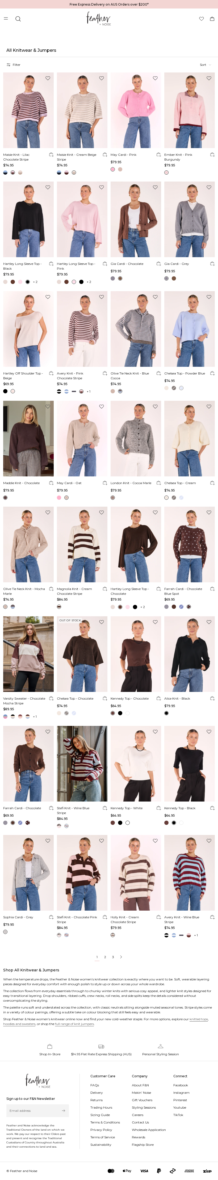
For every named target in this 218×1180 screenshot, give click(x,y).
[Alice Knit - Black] (189, 654)
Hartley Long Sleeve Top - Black (22, 266)
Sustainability (100, 1145)
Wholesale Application (149, 1130)
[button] (206, 65)
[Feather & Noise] (37, 1081)
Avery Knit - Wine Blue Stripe (181, 919)
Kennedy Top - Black (179, 808)
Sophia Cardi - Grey (18, 917)
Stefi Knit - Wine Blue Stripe (73, 810)
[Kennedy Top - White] (136, 764)
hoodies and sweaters (19, 1024)
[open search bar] (18, 19)
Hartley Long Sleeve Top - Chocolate (130, 591)
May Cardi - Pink (123, 155)
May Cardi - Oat (69, 483)
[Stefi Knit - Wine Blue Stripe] (82, 764)
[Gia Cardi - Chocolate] (136, 219)
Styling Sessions (144, 1107)
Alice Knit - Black (177, 698)
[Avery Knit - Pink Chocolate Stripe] (82, 329)
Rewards (138, 1137)
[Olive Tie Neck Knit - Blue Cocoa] (136, 329)
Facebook (180, 1085)
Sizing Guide (100, 1115)
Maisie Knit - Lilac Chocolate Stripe (16, 157)
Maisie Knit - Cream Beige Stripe (76, 157)
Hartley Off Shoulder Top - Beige (23, 375)
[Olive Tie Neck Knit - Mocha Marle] (28, 544)
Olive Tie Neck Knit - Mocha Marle (24, 591)
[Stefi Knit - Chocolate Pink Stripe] (82, 873)
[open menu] (6, 19)
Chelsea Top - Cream (180, 483)
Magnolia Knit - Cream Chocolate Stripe (74, 591)
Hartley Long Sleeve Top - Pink (76, 266)
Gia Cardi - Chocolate (127, 264)
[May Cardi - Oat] (82, 438)
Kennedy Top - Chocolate (130, 698)
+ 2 (35, 282)
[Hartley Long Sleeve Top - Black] (28, 219)
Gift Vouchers (142, 1100)
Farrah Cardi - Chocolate (22, 808)
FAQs (94, 1085)
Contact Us (140, 1122)
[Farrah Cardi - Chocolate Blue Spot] (189, 544)
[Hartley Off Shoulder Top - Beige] (28, 329)
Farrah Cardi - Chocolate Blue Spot (183, 591)
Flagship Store (143, 1145)
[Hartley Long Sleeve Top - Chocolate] (136, 544)
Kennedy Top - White (126, 808)
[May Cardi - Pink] (136, 110)
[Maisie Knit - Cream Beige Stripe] (82, 110)
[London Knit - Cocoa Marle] (136, 438)
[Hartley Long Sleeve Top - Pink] (82, 219)
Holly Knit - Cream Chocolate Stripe (125, 919)
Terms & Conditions (105, 1122)
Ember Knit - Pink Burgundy (178, 157)
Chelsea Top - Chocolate (75, 698)
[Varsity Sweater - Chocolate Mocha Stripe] (28, 654)
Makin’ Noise (141, 1093)
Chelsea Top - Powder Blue (184, 373)
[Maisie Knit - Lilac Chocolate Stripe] (28, 110)
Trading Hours (101, 1107)
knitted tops (199, 1019)
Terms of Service (102, 1137)
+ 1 (88, 391)
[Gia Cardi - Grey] (189, 219)
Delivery (96, 1093)
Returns (96, 1100)
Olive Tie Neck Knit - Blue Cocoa (130, 375)
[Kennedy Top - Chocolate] (136, 654)
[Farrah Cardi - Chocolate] (28, 764)
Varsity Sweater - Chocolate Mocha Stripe (24, 700)
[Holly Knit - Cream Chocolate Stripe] (136, 873)
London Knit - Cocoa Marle (131, 483)
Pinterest (180, 1100)
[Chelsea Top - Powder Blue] (189, 329)
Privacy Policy (101, 1130)
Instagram (181, 1093)
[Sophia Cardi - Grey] (28, 873)
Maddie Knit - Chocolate (21, 483)
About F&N (140, 1085)
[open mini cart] (212, 18)
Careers (137, 1115)
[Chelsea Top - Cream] (189, 438)
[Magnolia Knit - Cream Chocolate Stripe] (82, 544)
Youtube (179, 1107)
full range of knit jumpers (74, 1024)
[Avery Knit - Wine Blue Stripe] (189, 873)
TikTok (178, 1115)
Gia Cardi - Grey (176, 264)
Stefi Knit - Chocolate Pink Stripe (77, 919)
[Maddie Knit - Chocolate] (28, 438)
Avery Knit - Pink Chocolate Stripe (70, 375)
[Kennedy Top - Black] (189, 764)
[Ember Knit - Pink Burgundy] (189, 110)
